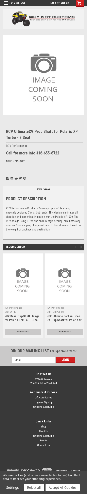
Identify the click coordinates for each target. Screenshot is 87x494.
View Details (23, 331)
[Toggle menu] (5, 5)
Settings (12, 487)
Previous (75, 246)
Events (43, 440)
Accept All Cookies (62, 487)
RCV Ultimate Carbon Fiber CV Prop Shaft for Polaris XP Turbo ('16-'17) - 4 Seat (64, 320)
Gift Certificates (43, 397)
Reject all (34, 487)
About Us (43, 431)
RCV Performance (13, 307)
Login (53, 2)
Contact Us (43, 445)
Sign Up (65, 2)
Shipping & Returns (43, 406)
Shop (43, 426)
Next (81, 246)
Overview (43, 189)
